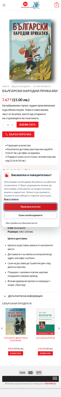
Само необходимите (31, 215)
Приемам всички (30, 206)
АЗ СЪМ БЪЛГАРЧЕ (45, 338)
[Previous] (2, 334)
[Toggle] (5, 296)
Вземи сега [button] (15, 353)
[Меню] (4, 5)
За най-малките (42, 86)
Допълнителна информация (25, 295)
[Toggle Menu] (55, 379)
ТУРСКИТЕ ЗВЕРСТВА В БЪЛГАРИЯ (16, 339)
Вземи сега (28, 124)
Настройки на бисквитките (21, 223)
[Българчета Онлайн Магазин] (30, 5)
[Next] (58, 334)
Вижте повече (11, 199)
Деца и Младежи (21, 86)
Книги (5, 86)
